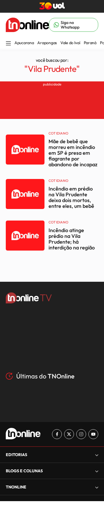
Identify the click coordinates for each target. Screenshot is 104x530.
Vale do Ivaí (70, 42)
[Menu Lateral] (8, 43)
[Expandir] (96, 487)
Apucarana (24, 42)
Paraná (90, 42)
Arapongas (47, 42)
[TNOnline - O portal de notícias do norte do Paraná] (27, 30)
